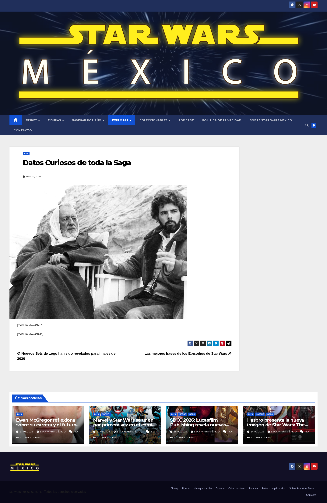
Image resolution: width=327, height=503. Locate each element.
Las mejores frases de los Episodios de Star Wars (186, 353)
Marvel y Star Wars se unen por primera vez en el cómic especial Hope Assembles (123, 424)
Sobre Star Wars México (271, 120)
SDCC (192, 414)
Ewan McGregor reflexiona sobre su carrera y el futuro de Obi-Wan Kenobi (46, 424)
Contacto (23, 130)
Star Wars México (53, 431)
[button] (306, 125)
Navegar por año (87, 120)
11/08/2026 (104, 431)
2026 (19, 414)
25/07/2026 (181, 431)
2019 (26, 153)
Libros (182, 414)
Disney (32, 120)
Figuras (55, 120)
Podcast (186, 120)
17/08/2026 (27, 431)
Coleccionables (154, 120)
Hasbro (260, 414)
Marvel (106, 414)
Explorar (120, 120)
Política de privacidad (221, 120)
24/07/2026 (258, 431)
